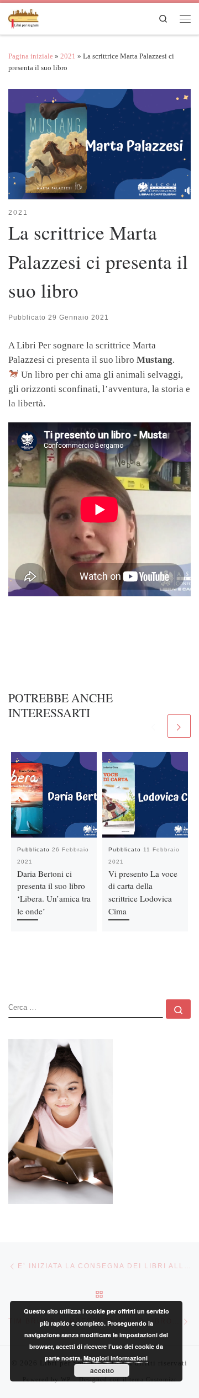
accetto (102, 1370)
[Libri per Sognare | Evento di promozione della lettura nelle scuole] (23, 16)
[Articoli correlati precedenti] (153, 726)
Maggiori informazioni (115, 1358)
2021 (68, 56)
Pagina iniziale (30, 56)
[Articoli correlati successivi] (179, 726)
